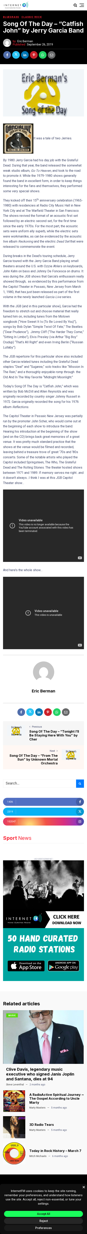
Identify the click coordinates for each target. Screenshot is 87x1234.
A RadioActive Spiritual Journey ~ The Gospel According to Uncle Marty (56, 1098)
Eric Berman (25, 41)
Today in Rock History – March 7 (55, 1151)
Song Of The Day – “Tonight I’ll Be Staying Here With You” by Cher (54, 735)
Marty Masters (37, 1107)
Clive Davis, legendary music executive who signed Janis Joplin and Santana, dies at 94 (40, 1074)
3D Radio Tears (41, 1125)
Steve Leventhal (15, 1084)
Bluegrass (11, 17)
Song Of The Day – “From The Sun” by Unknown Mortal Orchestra (34, 759)
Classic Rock (31, 17)
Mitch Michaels (38, 1156)
